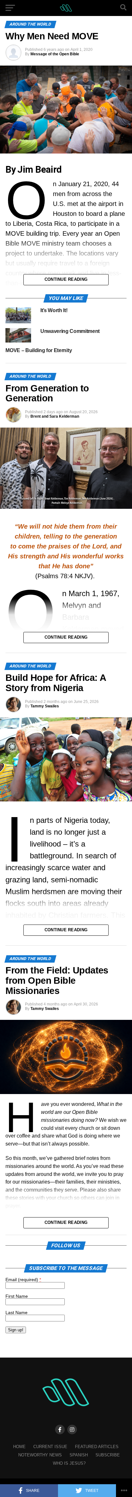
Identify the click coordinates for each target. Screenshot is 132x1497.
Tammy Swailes (44, 706)
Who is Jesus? (69, 1463)
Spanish (79, 1455)
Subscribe (107, 1455)
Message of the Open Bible (54, 54)
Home (19, 1446)
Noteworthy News (40, 1455)
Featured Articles (97, 1446)
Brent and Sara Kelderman (54, 416)
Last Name (16, 1312)
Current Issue (50, 1446)
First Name (16, 1296)
